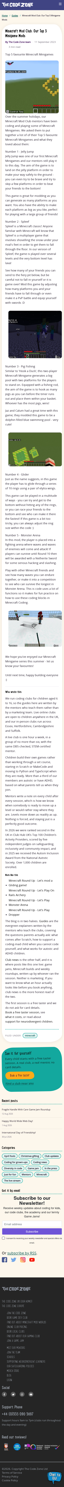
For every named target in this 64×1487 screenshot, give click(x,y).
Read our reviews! (14, 1437)
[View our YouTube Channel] (30, 1394)
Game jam (33, 1168)
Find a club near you (19, 1083)
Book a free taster (20, 1075)
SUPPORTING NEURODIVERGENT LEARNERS (26, 1361)
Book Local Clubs (15, 1331)
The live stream (12, 1180)
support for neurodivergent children (28, 1021)
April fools (9, 1156)
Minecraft (42, 1174)
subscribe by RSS (21, 1253)
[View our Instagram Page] (22, 1394)
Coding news (40, 1162)
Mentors (26, 1174)
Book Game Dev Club (17, 1317)
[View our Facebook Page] (4, 1394)
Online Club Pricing (17, 1327)
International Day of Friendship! (19, 1132)
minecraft (30, 1035)
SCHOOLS (11, 1357)
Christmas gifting (30, 1156)
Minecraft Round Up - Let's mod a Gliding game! (31, 883)
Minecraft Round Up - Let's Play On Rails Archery (31, 893)
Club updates (52, 1156)
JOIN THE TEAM (13, 1352)
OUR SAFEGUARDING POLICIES (20, 1366)
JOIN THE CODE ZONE (16, 1313)
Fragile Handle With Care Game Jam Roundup (26, 1109)
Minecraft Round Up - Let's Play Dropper (29, 912)
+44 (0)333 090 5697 (18, 1414)
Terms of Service (12, 1472)
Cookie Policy (10, 1480)
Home (5, 15)
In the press (51, 1168)
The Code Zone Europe (13, 1306)
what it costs (13, 1017)
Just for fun (10, 1174)
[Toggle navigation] (60, 4)
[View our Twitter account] (13, 1394)
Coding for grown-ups (15, 1162)
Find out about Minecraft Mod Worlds (26, 1322)
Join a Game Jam (15, 1340)
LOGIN (9, 1380)
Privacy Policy (10, 1476)
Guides (15, 15)
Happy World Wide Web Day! (17, 1121)
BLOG (9, 1375)
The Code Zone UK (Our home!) (17, 1301)
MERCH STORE (13, 1370)
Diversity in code (13, 1168)
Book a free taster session (22, 1012)
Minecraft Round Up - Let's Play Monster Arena (29, 902)
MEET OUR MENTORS (16, 1347)
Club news (12, 960)
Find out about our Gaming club (23, 1336)
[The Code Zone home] (16, 1293)
